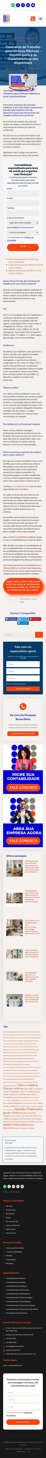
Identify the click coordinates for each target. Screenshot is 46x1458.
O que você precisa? (15, 218)
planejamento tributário (12, 1122)
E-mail (9, 198)
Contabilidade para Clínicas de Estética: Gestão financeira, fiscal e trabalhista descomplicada (32, 896)
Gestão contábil (9, 1106)
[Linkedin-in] (28, 5)
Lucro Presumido (27, 1116)
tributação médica (27, 1128)
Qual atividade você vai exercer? (20, 227)
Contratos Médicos (34, 1097)
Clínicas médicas (13, 1088)
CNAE (26, 1089)
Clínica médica (27, 1085)
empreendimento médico (30, 1103)
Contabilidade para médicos (26, 1094)
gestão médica (11, 1112)
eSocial (40, 1103)
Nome (9, 189)
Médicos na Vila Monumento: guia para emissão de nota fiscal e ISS (32, 998)
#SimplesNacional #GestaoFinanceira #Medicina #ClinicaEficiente (22, 1076)
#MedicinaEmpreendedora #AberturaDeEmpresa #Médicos (20, 1052)
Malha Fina (37, 1116)
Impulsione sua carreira (11, 1116)
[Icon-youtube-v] (33, 5)
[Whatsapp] (13, 5)
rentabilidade (39, 1122)
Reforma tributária (28, 1122)
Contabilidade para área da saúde (15, 1097)
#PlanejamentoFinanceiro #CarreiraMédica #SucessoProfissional (21, 1073)
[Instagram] (23, 5)
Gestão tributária (28, 1113)
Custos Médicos (7, 1100)
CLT (18, 38)
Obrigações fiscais (18, 1119)
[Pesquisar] (39, 635)
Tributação (16, 1128)
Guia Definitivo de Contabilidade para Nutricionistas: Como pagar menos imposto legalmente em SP (32, 927)
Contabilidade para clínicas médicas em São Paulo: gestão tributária (31, 977)
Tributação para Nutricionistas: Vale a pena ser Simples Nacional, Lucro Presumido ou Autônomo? (32, 866)
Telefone (10, 208)
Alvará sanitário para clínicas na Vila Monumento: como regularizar (32, 953)
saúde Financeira (14, 1124)
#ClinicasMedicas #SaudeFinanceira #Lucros (16, 1032)
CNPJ (31, 1088)
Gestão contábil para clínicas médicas (26, 1106)
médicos (7, 1118)
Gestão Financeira (28, 1109)
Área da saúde (11, 38)
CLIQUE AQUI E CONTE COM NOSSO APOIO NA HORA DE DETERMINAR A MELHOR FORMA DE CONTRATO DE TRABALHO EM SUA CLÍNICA (23, 585)
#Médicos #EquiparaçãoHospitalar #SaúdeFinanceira (18, 1055)
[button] (40, 18)
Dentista (15, 1100)
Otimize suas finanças (33, 1119)
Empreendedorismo (15, 1103)
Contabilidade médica (17, 1092)
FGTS (28, 335)
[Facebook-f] (18, 5)
